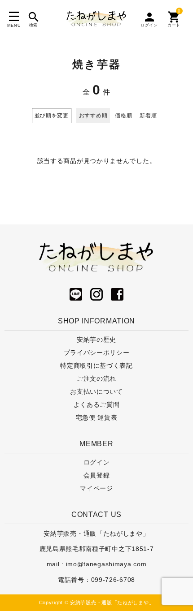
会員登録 (96, 475)
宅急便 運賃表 (97, 417)
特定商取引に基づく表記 (96, 365)
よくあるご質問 (97, 404)
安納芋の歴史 (96, 339)
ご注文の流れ (96, 378)
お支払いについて (96, 391)
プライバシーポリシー (97, 352)
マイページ (96, 488)
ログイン (96, 462)
